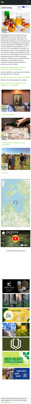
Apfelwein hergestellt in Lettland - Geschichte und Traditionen (14, 68)
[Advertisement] (15, 265)
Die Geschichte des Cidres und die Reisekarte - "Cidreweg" (13, 84)
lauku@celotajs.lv (6, 402)
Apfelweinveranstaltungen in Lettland (15, 77)
